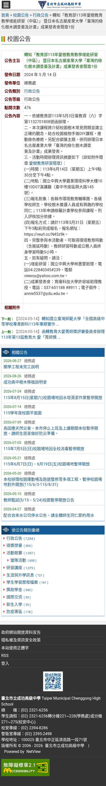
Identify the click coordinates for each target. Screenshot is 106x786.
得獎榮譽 (19, 545)
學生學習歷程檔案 (27, 582)
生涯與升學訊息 (25, 575)
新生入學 (18, 604)
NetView (33, 751)
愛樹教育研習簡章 (45, 163)
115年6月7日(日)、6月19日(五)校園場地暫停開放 (46, 464)
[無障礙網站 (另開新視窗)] (53, 767)
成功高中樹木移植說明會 (25, 382)
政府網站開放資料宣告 (21, 632)
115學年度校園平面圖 (22, 413)
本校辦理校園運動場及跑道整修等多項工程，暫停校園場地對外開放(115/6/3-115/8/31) (52, 482)
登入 (5, 663)
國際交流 (18, 597)
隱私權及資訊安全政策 (21, 640)
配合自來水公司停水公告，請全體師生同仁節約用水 (48, 515)
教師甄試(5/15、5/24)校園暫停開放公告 (38, 500)
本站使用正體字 (15, 648)
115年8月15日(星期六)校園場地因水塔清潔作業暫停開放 (52, 397)
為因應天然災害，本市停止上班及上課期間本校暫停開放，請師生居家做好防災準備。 (50, 431)
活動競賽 (20, 553)
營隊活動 (23, 560)
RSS (5, 655)
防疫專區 (19, 611)
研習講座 (20, 567)
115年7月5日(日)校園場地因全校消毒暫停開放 (43, 448)
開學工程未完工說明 (21, 366)
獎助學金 (19, 589)
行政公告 (20, 538)
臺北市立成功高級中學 (63, 745)
